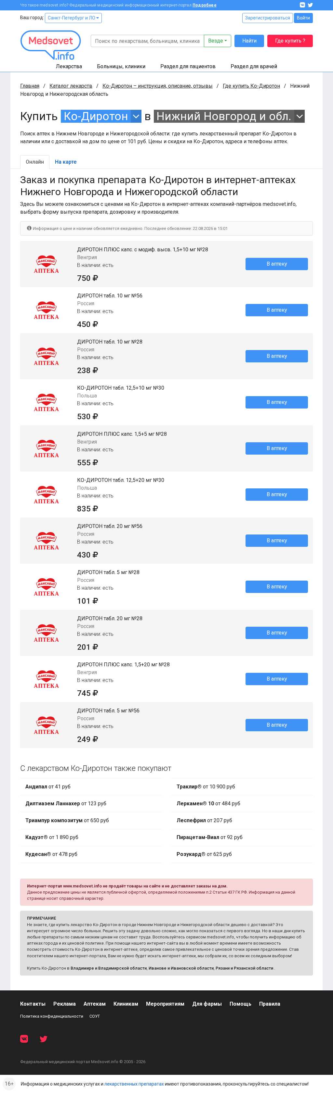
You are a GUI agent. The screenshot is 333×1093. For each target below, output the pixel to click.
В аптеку (277, 264)
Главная (29, 86)
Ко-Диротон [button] (96, 116)
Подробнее (205, 5)
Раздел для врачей (254, 66)
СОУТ (94, 1016)
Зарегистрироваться (267, 17)
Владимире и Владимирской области (109, 968)
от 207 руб (204, 820)
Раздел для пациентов (188, 66)
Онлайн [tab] (35, 162)
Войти (303, 17)
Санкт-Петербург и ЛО (72, 17)
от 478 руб (51, 854)
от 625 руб (204, 854)
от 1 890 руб (51, 837)
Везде (215, 41)
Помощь (240, 1004)
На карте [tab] (65, 162)
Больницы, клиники (121, 66)
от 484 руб (208, 803)
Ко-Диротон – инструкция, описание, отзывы (157, 86)
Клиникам (125, 1004)
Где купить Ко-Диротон (251, 86)
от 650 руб (67, 820)
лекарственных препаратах (134, 1084)
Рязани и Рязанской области (244, 968)
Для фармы (207, 1004)
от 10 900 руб (206, 787)
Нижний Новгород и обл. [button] (223, 116)
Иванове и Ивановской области (181, 968)
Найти (249, 41)
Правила (269, 1004)
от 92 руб (210, 837)
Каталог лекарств (70, 86)
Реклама (64, 1004)
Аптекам (95, 1004)
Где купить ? (290, 41)
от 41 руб (48, 787)
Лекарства (69, 66)
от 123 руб (65, 803)
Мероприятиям (165, 1004)
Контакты (33, 1004)
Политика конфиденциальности (51, 1016)
